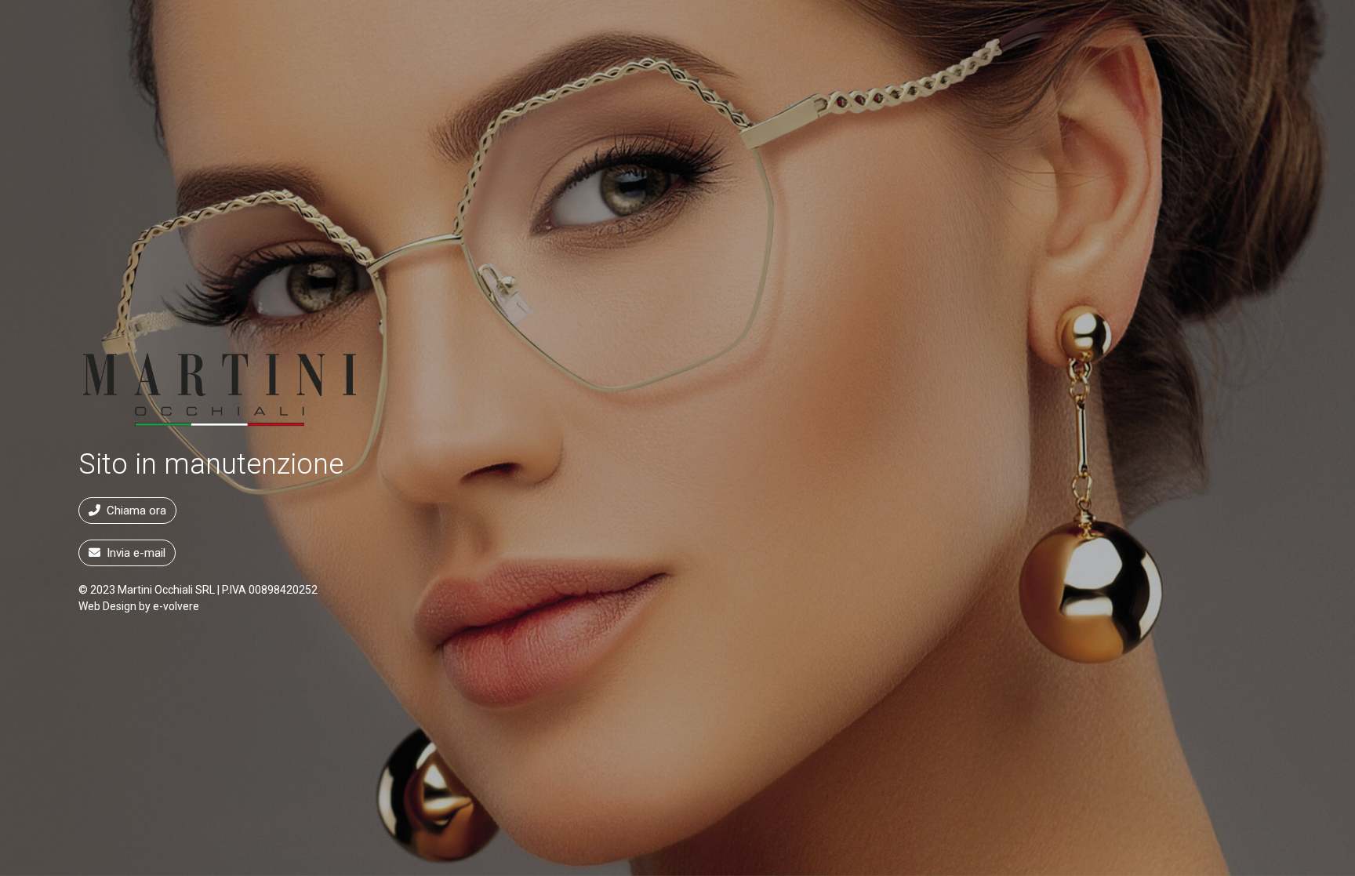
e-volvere (176, 606)
